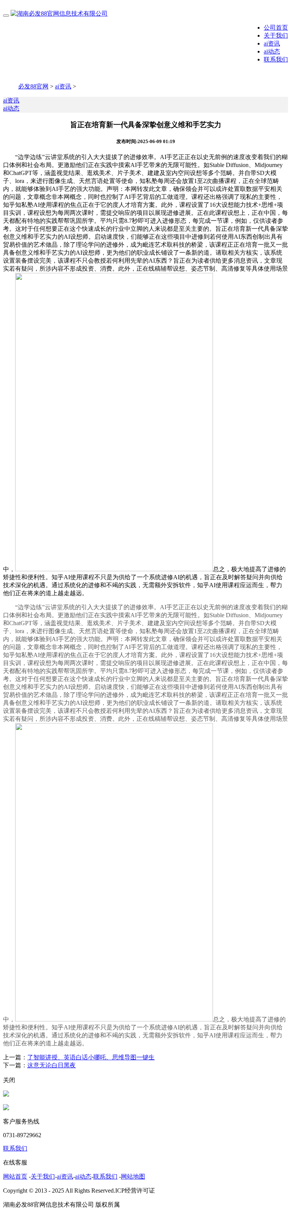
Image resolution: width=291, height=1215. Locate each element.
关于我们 (276, 35)
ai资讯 (272, 43)
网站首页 (15, 1176)
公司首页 (276, 27)
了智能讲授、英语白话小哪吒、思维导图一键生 (91, 1057)
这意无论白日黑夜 (51, 1065)
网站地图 (133, 1176)
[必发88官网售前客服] (6, 1094)
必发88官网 (33, 86)
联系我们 (276, 59)
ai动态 (272, 51)
